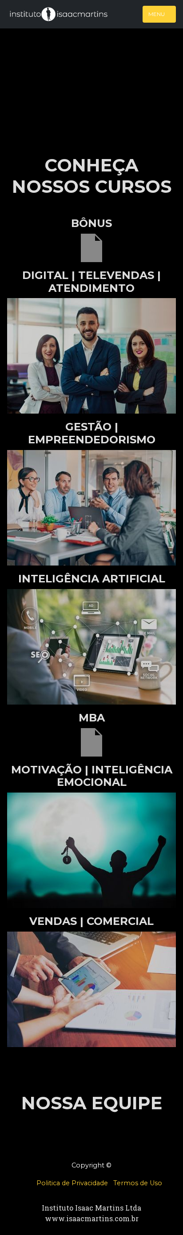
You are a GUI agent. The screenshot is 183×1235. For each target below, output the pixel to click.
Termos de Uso (137, 1183)
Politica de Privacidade (72, 1183)
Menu (157, 14)
